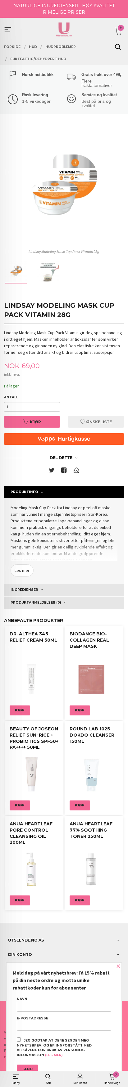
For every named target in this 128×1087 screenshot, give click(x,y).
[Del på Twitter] (52, 471)
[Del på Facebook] (64, 471)
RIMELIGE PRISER (64, 12)
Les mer (22, 570)
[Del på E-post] (76, 471)
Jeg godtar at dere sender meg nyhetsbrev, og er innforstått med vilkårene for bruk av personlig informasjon (54, 1047)
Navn (22, 999)
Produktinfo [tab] (24, 492)
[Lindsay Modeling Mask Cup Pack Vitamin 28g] (64, 186)
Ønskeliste (98, 422)
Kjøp (35, 422)
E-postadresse (32, 1018)
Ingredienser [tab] (24, 590)
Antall (11, 397)
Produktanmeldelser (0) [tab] (36, 602)
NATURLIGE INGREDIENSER (45, 5)
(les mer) (53, 1055)
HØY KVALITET (98, 5)
